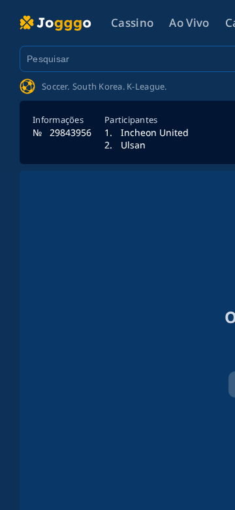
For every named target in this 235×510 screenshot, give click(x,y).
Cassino (132, 22)
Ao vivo (189, 22)
